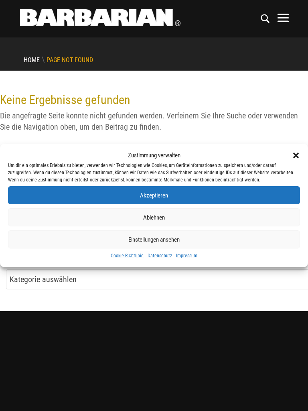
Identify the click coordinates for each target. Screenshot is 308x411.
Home (32, 60)
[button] (296, 155)
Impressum (186, 255)
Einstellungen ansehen (154, 239)
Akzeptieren (154, 195)
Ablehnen (154, 217)
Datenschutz (160, 255)
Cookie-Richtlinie (127, 255)
